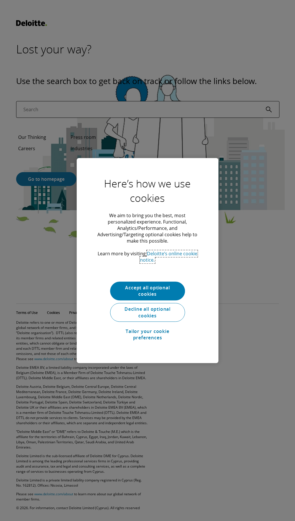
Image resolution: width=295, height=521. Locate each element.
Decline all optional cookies (147, 312)
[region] (147, 260)
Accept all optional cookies (147, 290)
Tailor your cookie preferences (147, 334)
